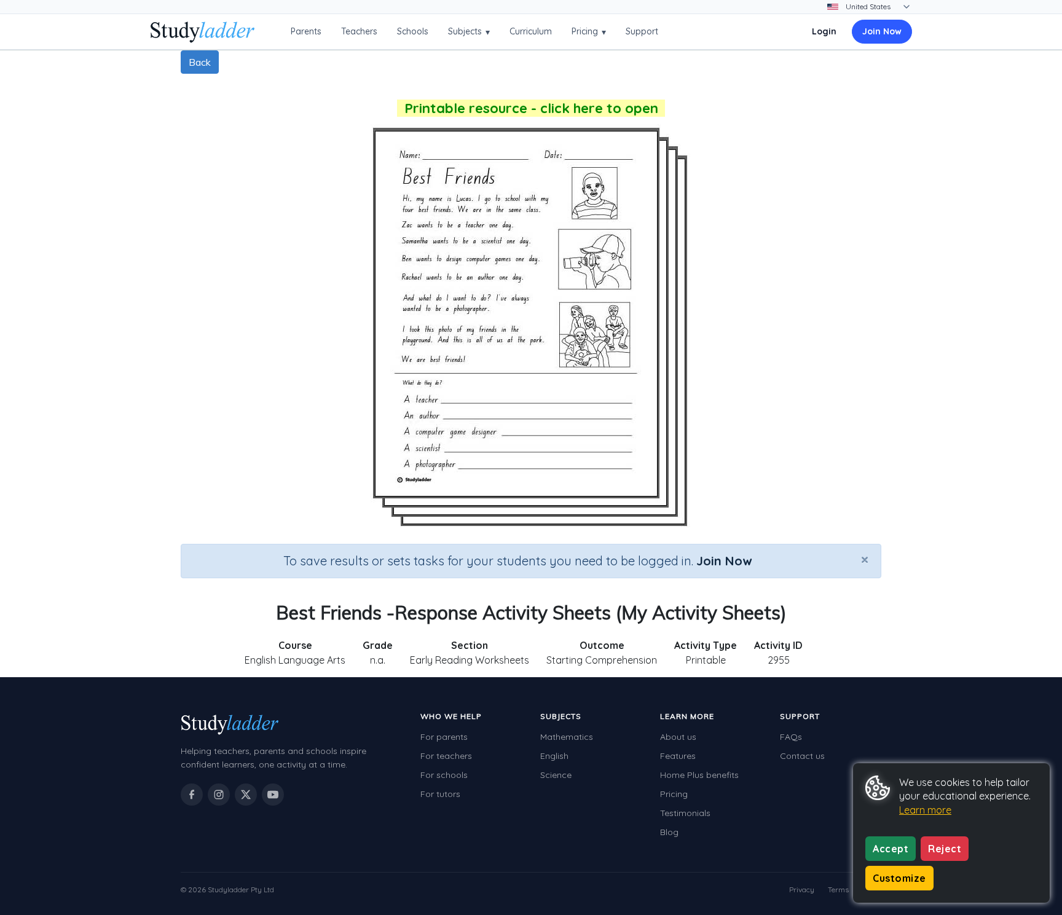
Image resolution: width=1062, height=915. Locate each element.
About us (678, 736)
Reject (944, 848)
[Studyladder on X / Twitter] (246, 794)
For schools (444, 774)
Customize (899, 878)
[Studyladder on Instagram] (219, 794)
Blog (669, 832)
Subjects (469, 31)
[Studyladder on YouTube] (273, 794)
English (554, 755)
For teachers (446, 755)
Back (200, 62)
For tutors (440, 793)
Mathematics (566, 736)
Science (556, 774)
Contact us (802, 755)
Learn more (925, 810)
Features (678, 755)
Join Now (882, 31)
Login (824, 31)
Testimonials (685, 813)
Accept (890, 848)
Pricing (589, 31)
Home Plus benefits (699, 774)
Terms (838, 889)
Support (642, 31)
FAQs (791, 736)
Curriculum (530, 31)
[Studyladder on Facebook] (192, 794)
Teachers (359, 31)
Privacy (801, 889)
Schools (412, 31)
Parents (306, 31)
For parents (444, 736)
